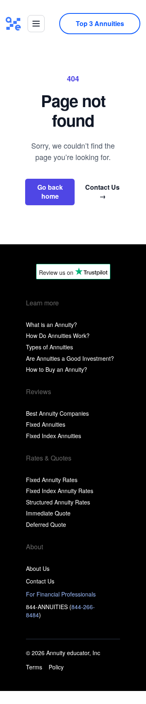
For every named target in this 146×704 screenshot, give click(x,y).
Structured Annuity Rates (58, 502)
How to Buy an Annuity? (56, 369)
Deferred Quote (46, 524)
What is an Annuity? (51, 324)
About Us (37, 568)
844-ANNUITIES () (60, 611)
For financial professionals (61, 594)
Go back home (50, 191)
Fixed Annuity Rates (51, 480)
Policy (56, 667)
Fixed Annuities (45, 424)
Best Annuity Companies (57, 413)
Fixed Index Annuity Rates (59, 491)
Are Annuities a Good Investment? (70, 358)
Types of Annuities (49, 347)
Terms (34, 667)
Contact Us (102, 192)
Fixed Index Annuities (53, 436)
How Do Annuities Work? (58, 335)
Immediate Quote (48, 513)
